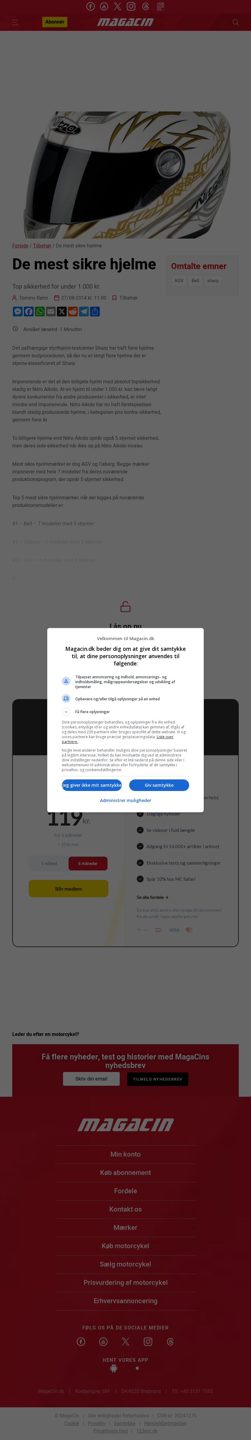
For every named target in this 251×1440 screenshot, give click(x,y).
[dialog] (125, 720)
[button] (125, 712)
